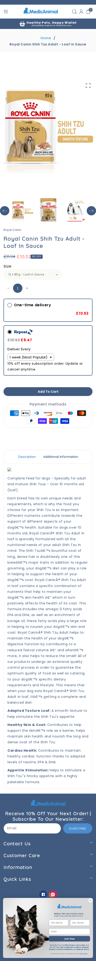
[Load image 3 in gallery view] (74, 209)
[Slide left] (4, 210)
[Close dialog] (90, 900)
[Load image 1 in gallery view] (22, 209)
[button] (6, 11)
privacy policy (83, 954)
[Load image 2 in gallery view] (48, 209)
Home (46, 38)
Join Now (69, 938)
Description (27, 457)
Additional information (60, 457)
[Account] (81, 11)
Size (7, 266)
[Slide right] (91, 210)
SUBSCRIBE (77, 828)
